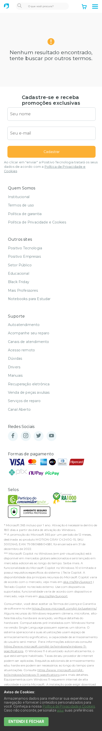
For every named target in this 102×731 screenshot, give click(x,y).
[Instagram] (25, 436)
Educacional (18, 273)
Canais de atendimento (28, 342)
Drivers (14, 367)
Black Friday (18, 282)
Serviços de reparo (24, 401)
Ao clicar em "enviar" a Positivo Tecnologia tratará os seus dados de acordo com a (51, 166)
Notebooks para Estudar (29, 299)
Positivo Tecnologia (25, 248)
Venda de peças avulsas (29, 392)
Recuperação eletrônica (29, 384)
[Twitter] (38, 436)
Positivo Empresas (24, 256)
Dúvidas (15, 358)
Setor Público (20, 265)
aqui (60, 710)
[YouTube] (51, 436)
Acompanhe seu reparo (28, 333)
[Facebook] (12, 436)
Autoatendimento (24, 325)
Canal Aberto (19, 409)
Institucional (18, 197)
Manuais (15, 375)
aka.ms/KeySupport (77, 582)
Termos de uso (21, 205)
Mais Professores (23, 290)
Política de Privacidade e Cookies (37, 222)
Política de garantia (25, 214)
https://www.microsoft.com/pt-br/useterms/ (64, 608)
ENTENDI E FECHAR (26, 721)
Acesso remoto (21, 350)
